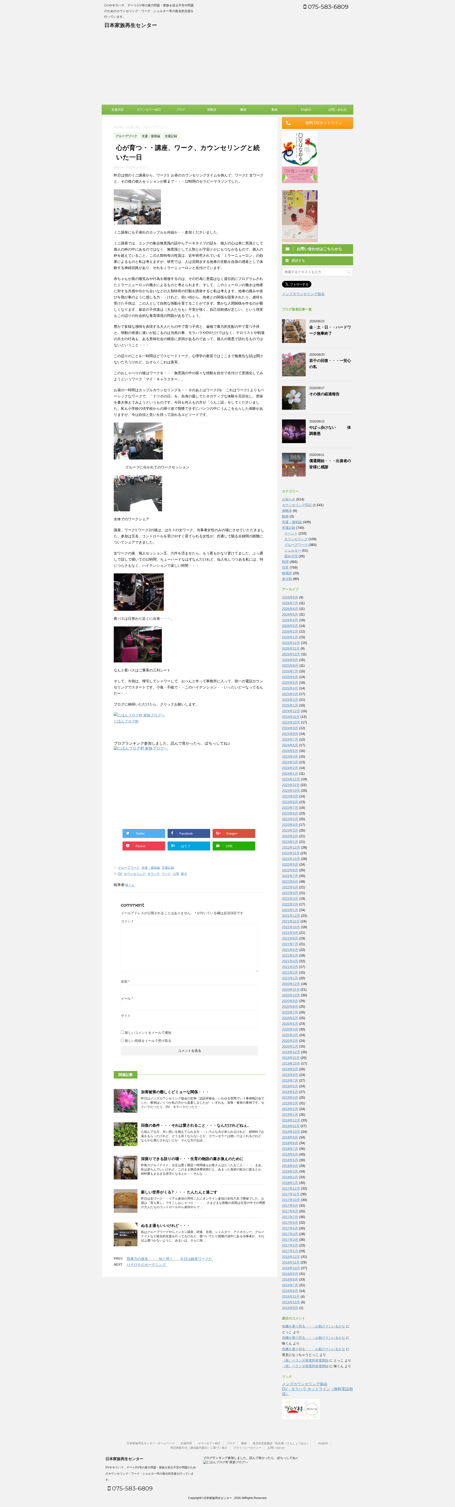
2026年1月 (290, 637)
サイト (126, 1015)
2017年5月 (290, 1228)
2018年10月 (291, 1132)
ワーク (166, 874)
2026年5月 (290, 614)
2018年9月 (290, 1137)
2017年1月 (290, 1251)
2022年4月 (290, 893)
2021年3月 (290, 967)
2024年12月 (291, 711)
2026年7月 (290, 603)
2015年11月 (291, 1296)
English (306, 109)
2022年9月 (290, 864)
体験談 (211, 109)
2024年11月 (291, 717)
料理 (285, 562)
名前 (125, 981)
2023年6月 (290, 813)
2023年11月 (291, 785)
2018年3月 (290, 1171)
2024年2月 (290, 768)
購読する (298, 260)
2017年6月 (290, 1222)
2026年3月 (290, 626)
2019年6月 (290, 1086)
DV (120, 874)
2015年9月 (290, 1308)
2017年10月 (291, 1200)
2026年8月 (290, 597)
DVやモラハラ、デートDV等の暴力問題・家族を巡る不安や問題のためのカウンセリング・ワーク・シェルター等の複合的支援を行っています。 (150, 1473)
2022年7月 (290, 876)
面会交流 (291, 556)
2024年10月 (291, 722)
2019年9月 (290, 1069)
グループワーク (129, 867)
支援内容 (117, 109)
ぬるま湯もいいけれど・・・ (165, 1226)
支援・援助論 (150, 867)
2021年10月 (291, 927)
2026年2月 (290, 631)
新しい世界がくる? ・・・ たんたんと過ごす (179, 1192)
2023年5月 (290, 819)
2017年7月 (290, 1217)
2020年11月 (291, 989)
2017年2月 (290, 1245)
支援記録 (168, 867)
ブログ (180, 109)
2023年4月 (290, 825)
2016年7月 (290, 1285)
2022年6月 (290, 881)
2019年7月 (290, 1080)
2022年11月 (291, 853)
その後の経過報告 (324, 394)
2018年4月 (290, 1166)
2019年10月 (291, 1063)
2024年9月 (290, 728)
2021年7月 (290, 944)
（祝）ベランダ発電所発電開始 (305, 1360)
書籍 (243, 109)
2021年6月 (290, 950)
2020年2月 (290, 1041)
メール (127, 998)
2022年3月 (290, 898)
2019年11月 (291, 1058)
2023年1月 (290, 842)
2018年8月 (290, 1143)
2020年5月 (290, 1024)
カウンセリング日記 (297, 505)
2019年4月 (290, 1097)
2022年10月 (291, 859)
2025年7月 (290, 671)
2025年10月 (291, 654)
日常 (285, 567)
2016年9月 (290, 1274)
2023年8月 (290, 802)
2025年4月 (290, 688)
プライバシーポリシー (247, 1447)
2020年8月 (290, 1006)
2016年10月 (291, 1268)
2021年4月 (290, 961)
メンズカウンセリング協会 (303, 294)
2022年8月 (290, 870)
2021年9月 (290, 933)
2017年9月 (290, 1205)
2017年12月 (291, 1188)
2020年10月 (291, 995)
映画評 (287, 573)
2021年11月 (291, 921)
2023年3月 (290, 830)
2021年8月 (290, 938)
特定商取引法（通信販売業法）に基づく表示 (198, 1447)
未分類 (287, 579)
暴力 (184, 874)
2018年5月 (290, 1160)
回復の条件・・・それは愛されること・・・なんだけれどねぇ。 (196, 1125)
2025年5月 (290, 682)
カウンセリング (135, 874)
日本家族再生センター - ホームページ (151, 1443)
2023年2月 (290, 836)
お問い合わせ (337, 109)
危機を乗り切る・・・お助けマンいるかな (313, 1326)
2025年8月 (290, 665)
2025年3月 (290, 694)
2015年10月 (291, 1302)
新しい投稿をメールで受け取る (148, 1041)
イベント (291, 533)
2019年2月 (290, 1109)
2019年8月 (290, 1075)
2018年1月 (290, 1183)
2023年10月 (291, 790)
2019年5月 (290, 1092)
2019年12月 (291, 1052)
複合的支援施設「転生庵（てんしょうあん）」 (282, 1443)
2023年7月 (290, 808)
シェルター (292, 550)
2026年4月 (290, 620)
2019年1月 (290, 1114)
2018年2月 (290, 1177)
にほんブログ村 (126, 721)
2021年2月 (290, 972)
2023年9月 (290, 796)
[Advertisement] (227, 69)
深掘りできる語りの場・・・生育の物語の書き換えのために (192, 1159)
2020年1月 (290, 1046)
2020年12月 (291, 984)
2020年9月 (290, 1001)
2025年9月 (290, 660)
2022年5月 (290, 887)
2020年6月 (290, 1018)
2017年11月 (291, 1194)
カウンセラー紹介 (148, 109)
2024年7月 (290, 739)
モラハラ (153, 874)
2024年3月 (290, 762)
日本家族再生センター (130, 25)
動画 (275, 109)
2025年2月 (290, 700)
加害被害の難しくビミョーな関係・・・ (175, 1092)
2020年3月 (290, 1035)
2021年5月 (290, 955)
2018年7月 (290, 1149)
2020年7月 (290, 1012)
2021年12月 (291, 916)
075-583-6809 (327, 6)
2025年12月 (291, 643)
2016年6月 (290, 1291)
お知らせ (288, 499)
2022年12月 (291, 847)
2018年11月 (291, 1126)
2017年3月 (290, 1240)
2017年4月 (290, 1234)
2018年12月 (291, 1120)
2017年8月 (290, 1211)
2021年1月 (290, 978)
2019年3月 (290, 1103)
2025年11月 (291, 648)
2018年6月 (290, 1154)
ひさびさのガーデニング (147, 1265)
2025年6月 (290, 677)
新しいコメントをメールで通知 (148, 1033)
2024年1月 (290, 773)
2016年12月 (291, 1257)
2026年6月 (290, 609)
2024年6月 (290, 745)
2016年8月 (290, 1279)
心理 (176, 874)
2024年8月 (290, 734)
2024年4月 (290, 756)
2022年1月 (290, 910)
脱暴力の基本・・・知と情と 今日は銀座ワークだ (170, 1259)
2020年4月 (290, 1029)
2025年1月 (290, 705)
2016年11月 (291, 1262)
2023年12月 (291, 779)
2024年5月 (290, 751)
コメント (127, 921)
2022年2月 (290, 904)
